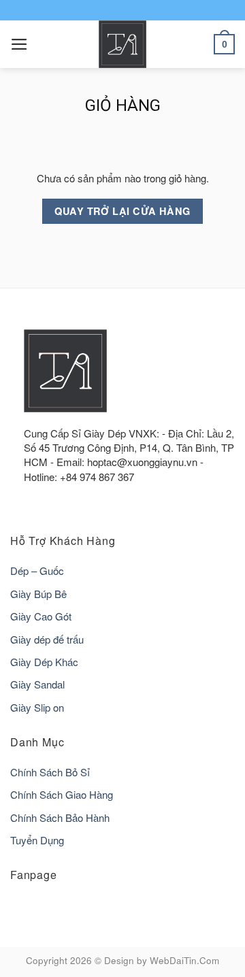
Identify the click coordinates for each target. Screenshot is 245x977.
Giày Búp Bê (38, 593)
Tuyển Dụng (37, 840)
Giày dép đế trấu (47, 639)
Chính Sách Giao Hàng (61, 794)
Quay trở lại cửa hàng (122, 211)
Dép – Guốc (37, 570)
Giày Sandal (37, 684)
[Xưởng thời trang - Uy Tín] (122, 44)
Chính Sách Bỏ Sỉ (50, 772)
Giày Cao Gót (40, 616)
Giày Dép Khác (44, 662)
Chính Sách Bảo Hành (60, 817)
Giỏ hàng (123, 105)
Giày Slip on (37, 707)
